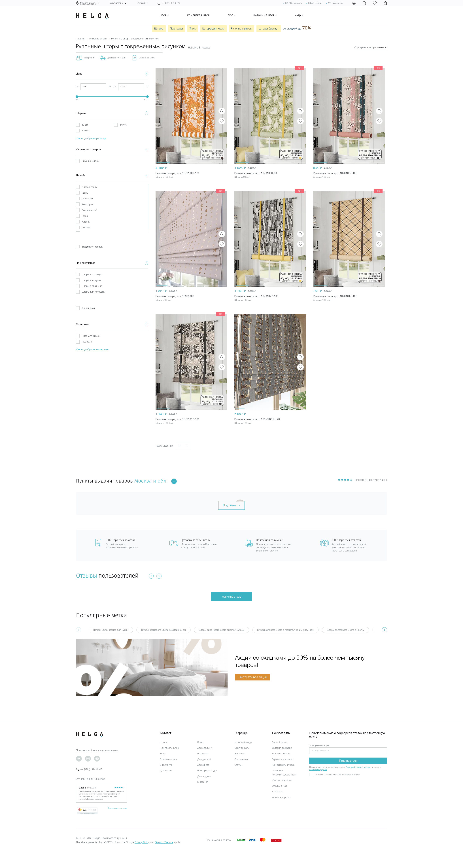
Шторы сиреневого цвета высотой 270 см (221, 630)
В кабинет (202, 782)
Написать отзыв (231, 596)
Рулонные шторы (265, 15)
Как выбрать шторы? (283, 765)
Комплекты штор (198, 15)
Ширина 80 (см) (242, 177)
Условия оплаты (281, 753)
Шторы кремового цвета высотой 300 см (163, 630)
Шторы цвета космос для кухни (110, 630)
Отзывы (86, 575)
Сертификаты (242, 748)
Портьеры (176, 28)
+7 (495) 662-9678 (91, 769)
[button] (163, 116)
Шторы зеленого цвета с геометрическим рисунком (285, 630)
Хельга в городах (281, 797)
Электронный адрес (319, 745)
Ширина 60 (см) (163, 300)
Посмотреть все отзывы (117, 808)
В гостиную (166, 765)
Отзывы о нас (279, 786)
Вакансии (240, 753)
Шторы (164, 15)
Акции (299, 15)
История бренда (243, 742)
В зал (200, 742)
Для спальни (204, 748)
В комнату (203, 753)
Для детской (204, 759)
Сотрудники (241, 759)
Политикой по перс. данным (358, 767)
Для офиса (203, 765)
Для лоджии (204, 776)
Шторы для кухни (213, 28)
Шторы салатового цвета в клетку (345, 630)
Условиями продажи (318, 770)
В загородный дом (207, 770)
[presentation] (384, 629)
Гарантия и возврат (283, 759)
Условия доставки (282, 748)
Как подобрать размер (91, 138)
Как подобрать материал (92, 349)
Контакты (141, 3)
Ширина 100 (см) (242, 300)
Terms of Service (164, 842)
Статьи (238, 765)
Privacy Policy (142, 842)
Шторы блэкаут (269, 28)
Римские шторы (168, 759)
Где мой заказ (279, 742)
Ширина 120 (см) (164, 177)
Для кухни (165, 770)
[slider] (77, 96)
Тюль (231, 15)
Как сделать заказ (282, 780)
